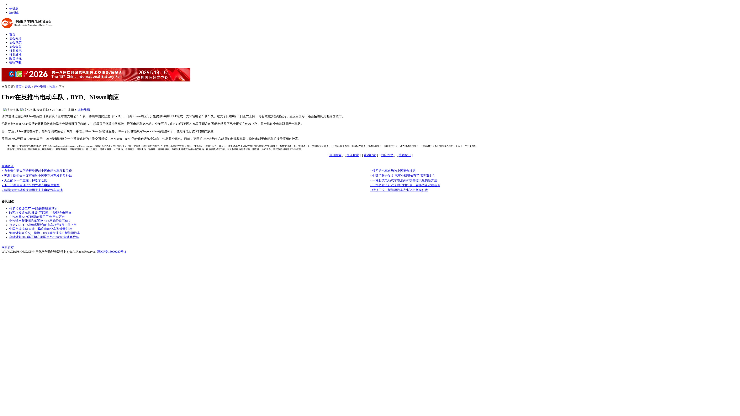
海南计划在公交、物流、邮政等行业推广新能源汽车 (44, 233)
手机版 (13, 8)
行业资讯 (40, 86)
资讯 (28, 86)
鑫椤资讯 (84, 110)
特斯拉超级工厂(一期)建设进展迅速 (33, 208)
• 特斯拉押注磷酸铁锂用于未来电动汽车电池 (32, 190)
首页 (18, 86)
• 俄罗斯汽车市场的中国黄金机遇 (392, 170)
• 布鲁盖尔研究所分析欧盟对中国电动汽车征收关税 (37, 170)
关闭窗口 (405, 155)
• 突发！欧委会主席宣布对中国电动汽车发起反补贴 (37, 175)
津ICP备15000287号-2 (111, 251)
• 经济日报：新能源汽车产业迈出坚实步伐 (399, 190)
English (13, 12)
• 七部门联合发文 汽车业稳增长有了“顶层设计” (402, 175)
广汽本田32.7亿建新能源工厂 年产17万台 (37, 216)
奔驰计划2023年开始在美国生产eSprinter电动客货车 (44, 237)
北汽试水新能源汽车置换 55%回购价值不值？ (40, 220)
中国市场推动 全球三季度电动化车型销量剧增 (40, 229)
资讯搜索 (335, 155)
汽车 (52, 86)
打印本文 (387, 155)
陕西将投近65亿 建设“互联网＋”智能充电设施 (40, 212)
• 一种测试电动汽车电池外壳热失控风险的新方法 (403, 180)
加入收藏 (352, 155)
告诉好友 (370, 155)
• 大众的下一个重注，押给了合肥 (24, 180)
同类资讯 (8, 166)
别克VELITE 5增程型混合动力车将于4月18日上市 (43, 224)
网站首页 (8, 247)
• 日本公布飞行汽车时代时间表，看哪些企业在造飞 (405, 185)
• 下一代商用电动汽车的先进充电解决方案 (31, 185)
